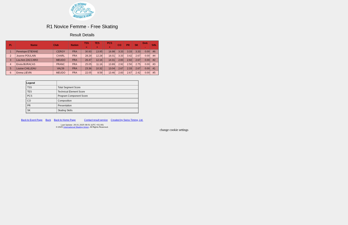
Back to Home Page (65, 120)
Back (48, 120)
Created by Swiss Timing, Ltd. (127, 120)
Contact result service (96, 120)
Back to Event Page (31, 120)
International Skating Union (76, 127)
